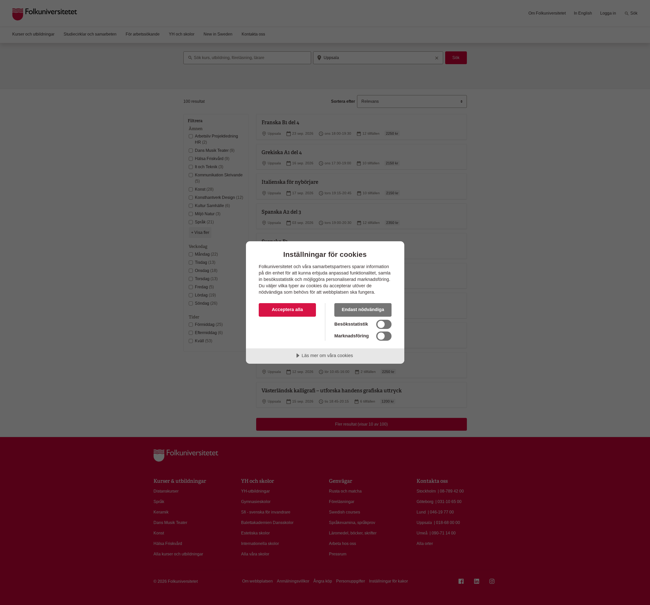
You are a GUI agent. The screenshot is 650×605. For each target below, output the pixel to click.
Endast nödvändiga (363, 309)
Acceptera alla (287, 309)
